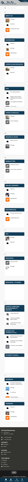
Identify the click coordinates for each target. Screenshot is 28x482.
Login (14, 472)
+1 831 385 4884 (7, 437)
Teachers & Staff (6, 452)
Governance (5, 444)
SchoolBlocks (16, 476)
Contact (5, 446)
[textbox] (15, 8)
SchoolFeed (23, 476)
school (4, 450)
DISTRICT (4, 442)
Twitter (4, 462)
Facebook (5, 464)
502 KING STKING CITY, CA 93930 (8, 433)
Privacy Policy (6, 466)
